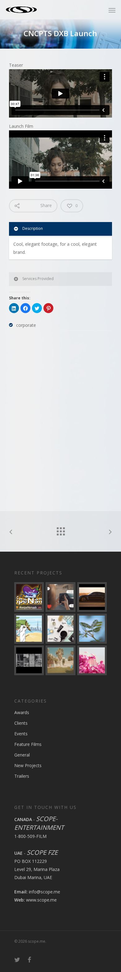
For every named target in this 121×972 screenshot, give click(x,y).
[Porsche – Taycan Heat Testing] (92, 597)
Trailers (21, 776)
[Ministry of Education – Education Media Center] (92, 628)
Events (21, 734)
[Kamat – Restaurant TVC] (60, 660)
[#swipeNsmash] (29, 597)
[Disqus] (60, 418)
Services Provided (38, 278)
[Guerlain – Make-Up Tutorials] (92, 660)
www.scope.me (41, 900)
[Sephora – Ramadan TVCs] (60, 628)
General (22, 755)
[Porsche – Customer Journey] (60, 597)
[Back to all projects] (60, 530)
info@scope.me (44, 892)
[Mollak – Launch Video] (29, 628)
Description (32, 228)
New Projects (28, 765)
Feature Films (28, 744)
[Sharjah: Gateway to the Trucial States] (29, 660)
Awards (21, 712)
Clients (21, 723)
